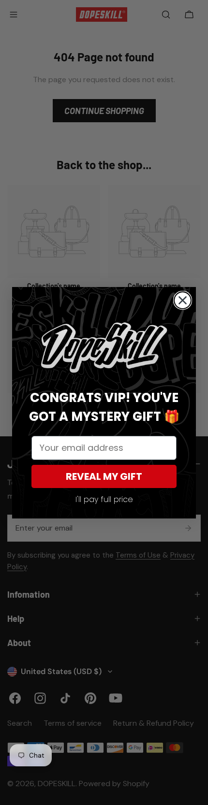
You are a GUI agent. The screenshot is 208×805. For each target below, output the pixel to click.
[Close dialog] (182, 300)
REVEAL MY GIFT (104, 476)
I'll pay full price (104, 499)
